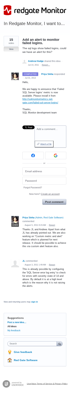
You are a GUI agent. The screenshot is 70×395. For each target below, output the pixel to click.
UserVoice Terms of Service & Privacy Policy (47, 383)
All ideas (12, 326)
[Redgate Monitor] (35, 10)
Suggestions (15, 317)
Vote (11, 49)
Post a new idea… (16, 322)
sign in (34, 302)
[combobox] (33, 343)
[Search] (60, 343)
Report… (46, 65)
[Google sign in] (55, 155)
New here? (44, 194)
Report (52, 225)
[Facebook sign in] (33, 155)
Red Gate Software (26, 360)
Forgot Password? (33, 187)
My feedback (13, 330)
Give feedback (23, 352)
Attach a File (46, 144)
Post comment (54, 201)
